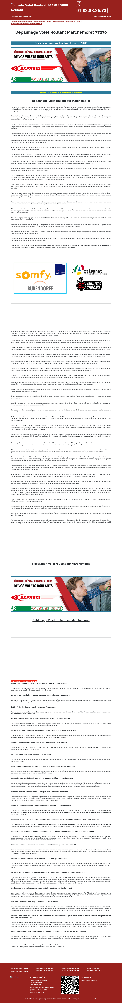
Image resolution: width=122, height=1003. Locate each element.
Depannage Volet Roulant (102, 16)
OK (95, 999)
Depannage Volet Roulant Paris (21, 16)
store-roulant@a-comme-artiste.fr (45, 987)
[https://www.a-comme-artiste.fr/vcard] (70, 985)
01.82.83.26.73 (42, 990)
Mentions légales (93, 968)
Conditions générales (94, 970)
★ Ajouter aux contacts (89, 980)
